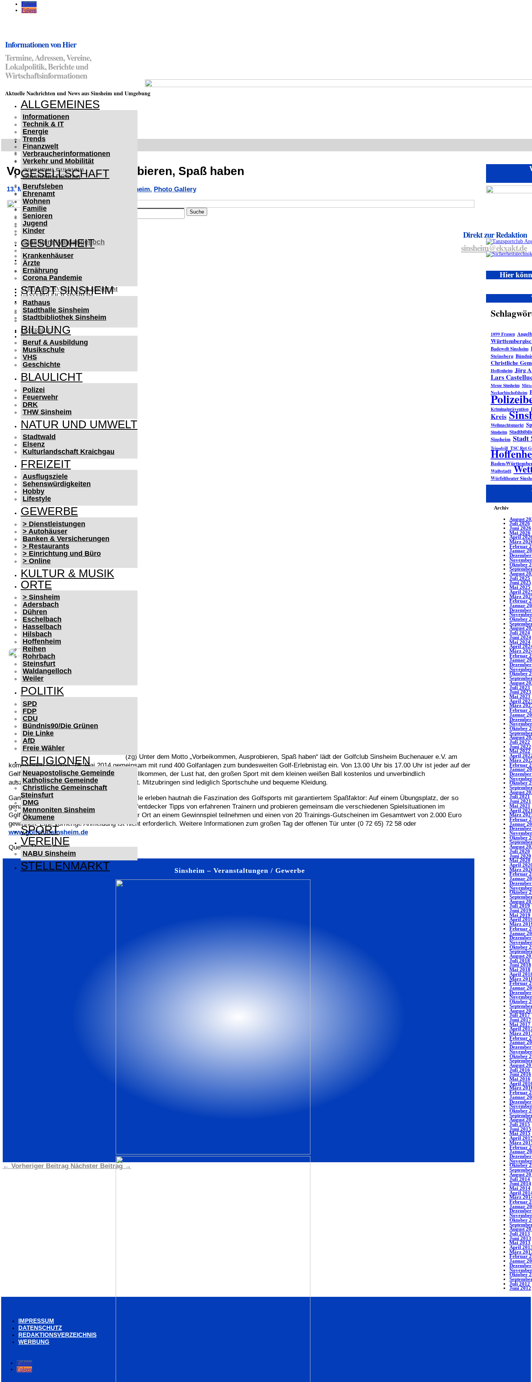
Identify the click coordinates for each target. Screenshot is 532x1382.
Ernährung (40, 270)
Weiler (33, 678)
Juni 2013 (520, 1238)
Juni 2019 (520, 910)
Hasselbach (42, 627)
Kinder (34, 231)
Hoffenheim (42, 641)
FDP (30, 711)
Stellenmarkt (65, 866)
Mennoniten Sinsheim (59, 810)
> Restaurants (46, 546)
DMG (31, 802)
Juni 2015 (520, 1129)
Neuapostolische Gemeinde (69, 773)
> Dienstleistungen (54, 524)
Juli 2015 (519, 1124)
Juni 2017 (520, 1020)
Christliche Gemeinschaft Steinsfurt (64, 791)
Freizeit (46, 464)
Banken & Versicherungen (66, 539)
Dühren (35, 612)
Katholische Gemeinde (60, 780)
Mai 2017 (519, 1024)
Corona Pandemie (52, 278)
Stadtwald (39, 437)
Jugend (35, 223)
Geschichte (41, 364)
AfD (29, 740)
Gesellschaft (65, 173)
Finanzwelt (40, 146)
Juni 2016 (520, 1074)
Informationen (46, 117)
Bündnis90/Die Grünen (60, 726)
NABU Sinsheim (49, 853)
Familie (35, 208)
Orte (36, 584)
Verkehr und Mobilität (58, 161)
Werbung (33, 1341)
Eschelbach (42, 619)
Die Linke (38, 733)
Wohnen (36, 201)
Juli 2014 (519, 1179)
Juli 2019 (519, 906)
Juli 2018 (519, 960)
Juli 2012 (519, 1284)
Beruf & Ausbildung (55, 342)
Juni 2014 (520, 1183)
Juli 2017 (519, 1015)
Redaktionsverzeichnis (57, 1334)
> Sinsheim (41, 597)
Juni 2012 (520, 1288)
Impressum (36, 1320)
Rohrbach (39, 656)
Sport (40, 829)
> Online (37, 561)
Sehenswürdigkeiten (57, 484)
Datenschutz (40, 1327)
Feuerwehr (40, 397)
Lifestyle (37, 499)
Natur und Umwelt (79, 424)
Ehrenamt (39, 194)
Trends (34, 139)
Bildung (46, 330)
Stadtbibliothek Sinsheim (64, 317)
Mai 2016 (519, 1079)
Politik (42, 691)
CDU (30, 718)
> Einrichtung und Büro (62, 553)
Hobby (33, 491)
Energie (35, 131)
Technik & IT (43, 124)
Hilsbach (37, 634)
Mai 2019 (519, 915)
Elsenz (34, 444)
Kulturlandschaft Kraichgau (69, 451)
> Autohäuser (45, 531)
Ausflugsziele (45, 476)
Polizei (34, 390)
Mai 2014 (519, 1188)
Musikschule (44, 350)
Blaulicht (52, 377)
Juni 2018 (520, 965)
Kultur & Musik (67, 573)
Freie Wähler (44, 748)
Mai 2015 (519, 1133)
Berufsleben (43, 186)
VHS (30, 357)
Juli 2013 (519, 1234)
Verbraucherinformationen (66, 154)
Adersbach (41, 604)
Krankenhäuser (48, 255)
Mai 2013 (519, 1242)
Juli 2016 (519, 1070)
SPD (30, 704)
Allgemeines (60, 104)
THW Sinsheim (47, 412)
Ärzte (31, 263)
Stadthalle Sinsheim (56, 310)
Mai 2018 (519, 969)
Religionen (55, 760)
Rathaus (36, 303)
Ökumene (39, 817)
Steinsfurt (39, 663)
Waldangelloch (47, 671)
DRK (30, 404)
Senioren (38, 216)
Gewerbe (49, 511)
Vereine (45, 841)
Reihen (34, 649)
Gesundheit (58, 243)
